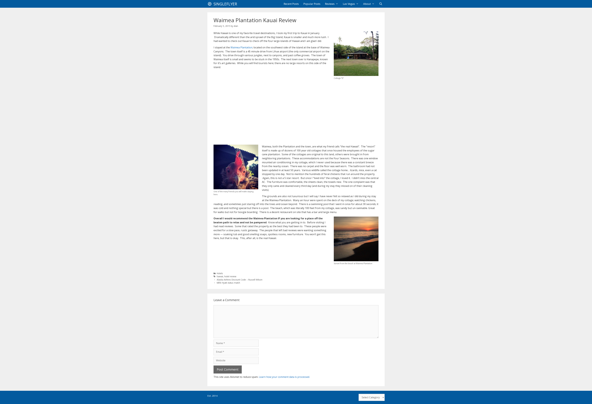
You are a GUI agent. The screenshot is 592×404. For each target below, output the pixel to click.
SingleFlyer (225, 3)
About (367, 4)
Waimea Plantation (241, 47)
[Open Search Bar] (381, 4)
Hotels (220, 273)
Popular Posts (311, 4)
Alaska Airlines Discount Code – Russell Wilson (239, 279)
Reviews (330, 4)
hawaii (220, 276)
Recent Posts (291, 4)
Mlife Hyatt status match (228, 282)
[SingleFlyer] (210, 4)
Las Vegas (349, 4)
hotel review (230, 276)
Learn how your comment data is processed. (284, 377)
